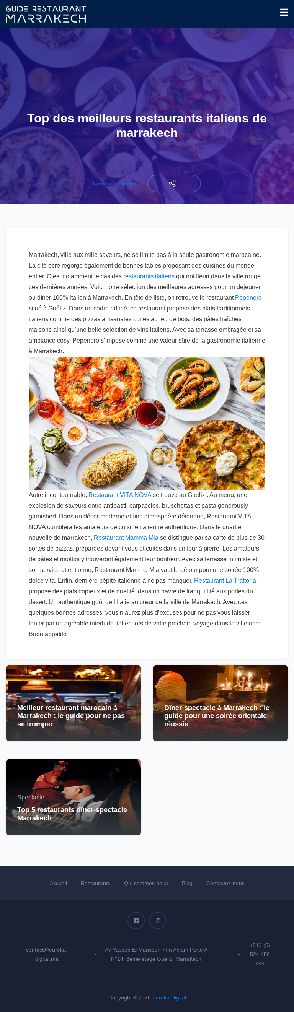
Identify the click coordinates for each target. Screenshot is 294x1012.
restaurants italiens (149, 276)
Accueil (58, 883)
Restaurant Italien (114, 183)
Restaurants (95, 883)
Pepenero (248, 297)
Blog (187, 883)
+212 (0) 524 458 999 (260, 954)
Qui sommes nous (146, 883)
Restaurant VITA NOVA (119, 495)
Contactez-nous (225, 883)
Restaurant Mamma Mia (126, 537)
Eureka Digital (169, 997)
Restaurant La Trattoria (225, 580)
